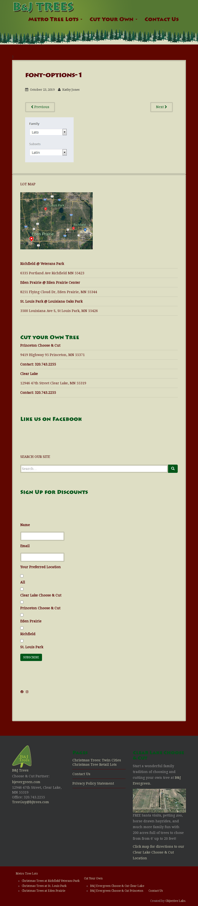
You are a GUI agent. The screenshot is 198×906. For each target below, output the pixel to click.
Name (25, 525)
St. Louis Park (31, 647)
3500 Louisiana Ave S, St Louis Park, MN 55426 (59, 311)
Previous (41, 107)
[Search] (173, 469)
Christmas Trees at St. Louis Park (44, 886)
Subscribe (31, 657)
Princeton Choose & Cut (40, 608)
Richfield (27, 634)
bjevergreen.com (26, 782)
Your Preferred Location (40, 567)
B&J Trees (20, 770)
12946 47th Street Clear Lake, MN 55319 (53, 383)
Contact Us (162, 19)
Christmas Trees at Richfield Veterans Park (51, 881)
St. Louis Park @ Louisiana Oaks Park (51, 301)
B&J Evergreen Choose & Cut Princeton (116, 890)
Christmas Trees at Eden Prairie (43, 890)
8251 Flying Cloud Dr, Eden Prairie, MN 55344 (58, 292)
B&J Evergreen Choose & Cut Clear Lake (117, 886)
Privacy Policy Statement (93, 783)
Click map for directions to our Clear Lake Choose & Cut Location (158, 852)
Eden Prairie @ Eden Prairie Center (50, 282)
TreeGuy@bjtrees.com (30, 802)
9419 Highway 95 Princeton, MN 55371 (52, 355)
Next (160, 107)
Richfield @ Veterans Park (42, 264)
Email (25, 546)
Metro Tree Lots (54, 19)
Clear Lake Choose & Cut (40, 595)
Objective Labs (175, 901)
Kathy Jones (70, 89)
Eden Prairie (31, 621)
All (22, 582)
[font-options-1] (49, 139)
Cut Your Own (112, 19)
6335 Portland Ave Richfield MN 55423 (52, 273)
